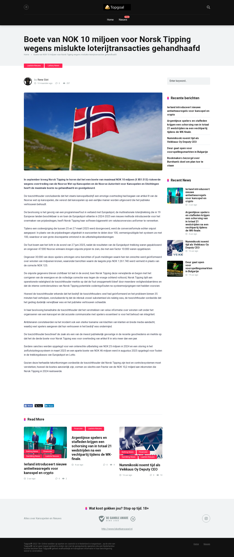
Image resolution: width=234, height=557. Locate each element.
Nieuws (123, 19)
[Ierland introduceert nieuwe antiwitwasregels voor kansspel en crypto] (45, 442)
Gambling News (33, 456)
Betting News (32, 451)
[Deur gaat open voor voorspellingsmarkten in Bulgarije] (175, 275)
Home (110, 19)
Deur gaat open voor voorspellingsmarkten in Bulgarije (187, 150)
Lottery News (53, 66)
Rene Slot (43, 79)
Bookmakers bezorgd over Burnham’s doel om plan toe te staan (185, 162)
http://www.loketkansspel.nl (117, 528)
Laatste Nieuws (34, 66)
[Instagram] (26, 7)
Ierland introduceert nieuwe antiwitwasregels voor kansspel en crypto (45, 468)
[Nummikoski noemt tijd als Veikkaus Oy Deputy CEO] (140, 443)
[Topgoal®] (117, 7)
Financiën (47, 451)
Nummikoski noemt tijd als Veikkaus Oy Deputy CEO (139, 467)
